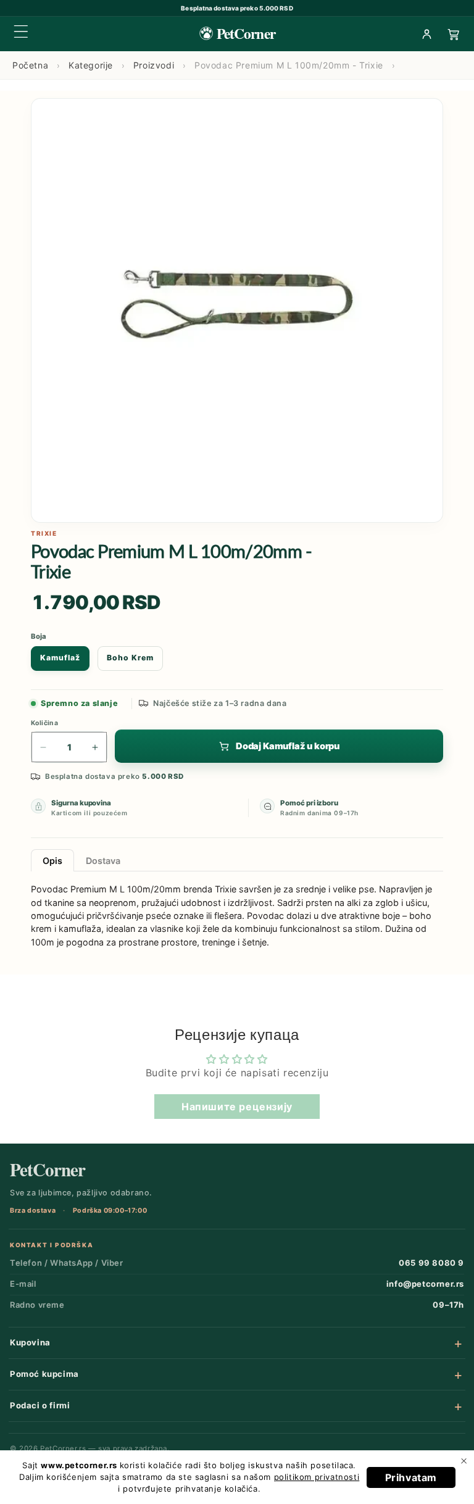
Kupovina (30, 1342)
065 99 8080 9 (431, 1263)
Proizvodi (153, 65)
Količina (44, 723)
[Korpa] (453, 34)
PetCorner (47, 1170)
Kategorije (91, 65)
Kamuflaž (60, 657)
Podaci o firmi (40, 1405)
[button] (21, 31)
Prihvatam (411, 1477)
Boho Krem (130, 657)
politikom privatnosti (317, 1477)
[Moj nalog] (426, 34)
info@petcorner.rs (425, 1284)
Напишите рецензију (237, 1106)
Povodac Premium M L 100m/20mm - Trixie (288, 65)
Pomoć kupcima (44, 1374)
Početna (30, 65)
